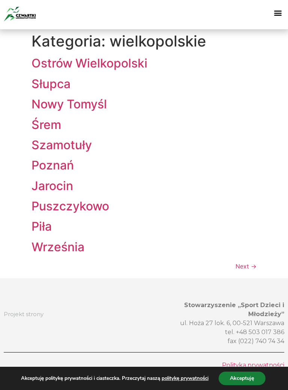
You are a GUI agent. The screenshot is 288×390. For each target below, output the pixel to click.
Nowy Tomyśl (69, 104)
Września (58, 247)
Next (246, 266)
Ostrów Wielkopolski (89, 63)
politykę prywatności (185, 378)
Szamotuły (62, 145)
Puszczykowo (70, 206)
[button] (278, 13)
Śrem (46, 124)
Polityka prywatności (253, 365)
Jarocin (52, 185)
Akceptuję (242, 378)
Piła (42, 226)
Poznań (53, 165)
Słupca (51, 83)
